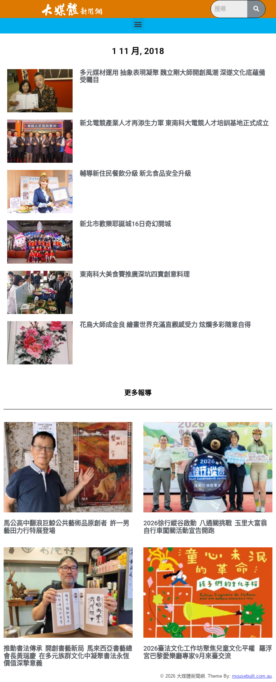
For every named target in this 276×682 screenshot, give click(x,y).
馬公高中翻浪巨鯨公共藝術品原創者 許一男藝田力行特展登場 (66, 526)
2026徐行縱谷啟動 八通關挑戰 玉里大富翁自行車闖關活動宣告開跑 (205, 526)
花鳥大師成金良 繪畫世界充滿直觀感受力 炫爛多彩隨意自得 (165, 324)
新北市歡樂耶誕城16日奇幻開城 (125, 224)
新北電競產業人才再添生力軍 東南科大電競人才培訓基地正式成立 (174, 123)
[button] (138, 24)
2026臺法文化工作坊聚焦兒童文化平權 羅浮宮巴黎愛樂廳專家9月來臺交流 (207, 652)
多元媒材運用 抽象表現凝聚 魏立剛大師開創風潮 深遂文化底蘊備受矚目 (172, 76)
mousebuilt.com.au (252, 676)
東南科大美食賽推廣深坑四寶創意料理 (135, 274)
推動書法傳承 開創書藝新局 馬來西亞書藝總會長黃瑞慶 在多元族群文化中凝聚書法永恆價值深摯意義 (68, 656)
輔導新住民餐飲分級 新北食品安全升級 (135, 173)
